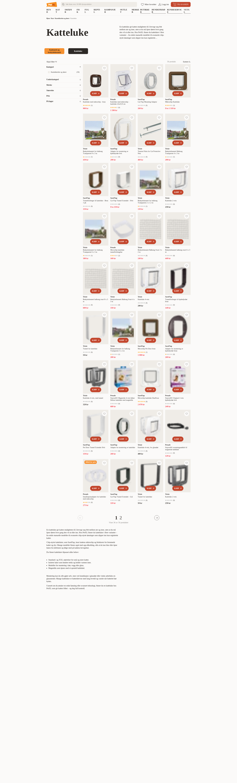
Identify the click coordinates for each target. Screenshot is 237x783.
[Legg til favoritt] (104, 68)
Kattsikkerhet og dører (62, 18)
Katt (52, 18)
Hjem (48, 18)
